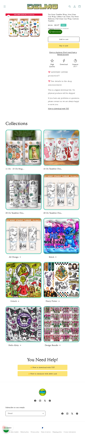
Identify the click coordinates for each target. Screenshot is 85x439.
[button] (4, 6)
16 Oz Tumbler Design (52, 169)
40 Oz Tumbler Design (52, 213)
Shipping (51, 28)
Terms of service (46, 432)
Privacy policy (35, 432)
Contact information (70, 432)
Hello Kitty (14, 345)
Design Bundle (51, 345)
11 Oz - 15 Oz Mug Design (15, 169)
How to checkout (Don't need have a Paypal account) (63, 53)
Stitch (51, 257)
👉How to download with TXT (42, 367)
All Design (14, 257)
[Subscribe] (42, 413)
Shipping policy (57, 432)
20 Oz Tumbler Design (15, 213)
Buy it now (63, 46)
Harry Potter (51, 301)
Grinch (14, 301)
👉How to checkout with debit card (42, 374)
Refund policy (25, 432)
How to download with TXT (58, 109)
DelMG (16, 432)
